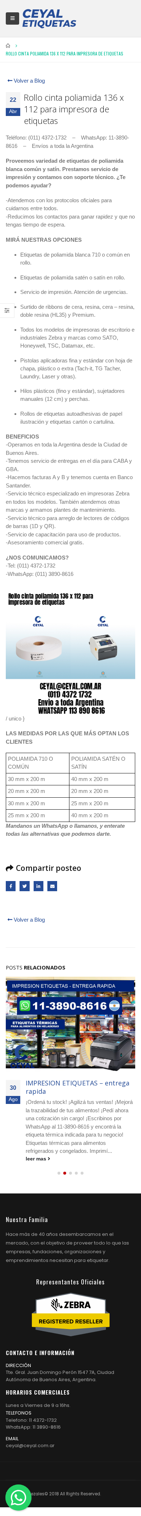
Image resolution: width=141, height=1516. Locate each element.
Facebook (11, 886)
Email (52, 886)
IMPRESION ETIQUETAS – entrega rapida (77, 1087)
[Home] (49, 18)
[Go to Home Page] (8, 46)
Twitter (24, 886)
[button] (59, 1173)
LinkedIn (38, 886)
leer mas (37, 1159)
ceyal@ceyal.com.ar (30, 1445)
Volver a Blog (28, 81)
